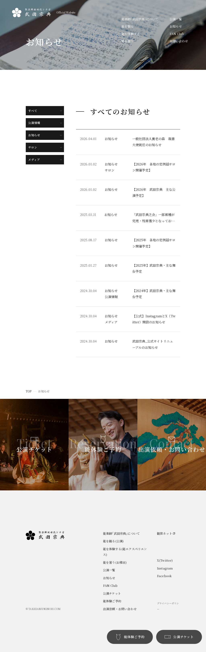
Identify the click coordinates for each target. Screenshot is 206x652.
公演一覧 (176, 19)
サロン (32, 147)
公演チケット (112, 593)
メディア (34, 160)
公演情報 (34, 123)
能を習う (128, 41)
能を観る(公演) (113, 541)
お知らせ (176, 26)
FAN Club (177, 34)
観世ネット (164, 533)
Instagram (165, 568)
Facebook (164, 576)
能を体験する (131, 34)
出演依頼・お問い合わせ (120, 609)
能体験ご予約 (112, 601)
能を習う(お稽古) (115, 562)
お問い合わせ (179, 41)
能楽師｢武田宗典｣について (140, 19)
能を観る (128, 26)
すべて (32, 111)
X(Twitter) (165, 560)
